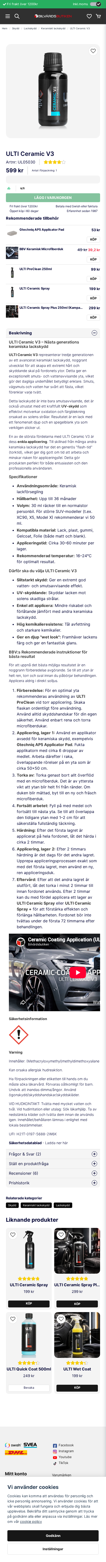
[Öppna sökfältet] (17, 16)
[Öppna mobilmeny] (7, 16)
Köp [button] (29, 1303)
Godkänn (53, 1536)
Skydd (15, 28)
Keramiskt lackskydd (53, 28)
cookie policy (31, 1521)
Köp (93, 239)
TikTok (63, 1463)
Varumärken (61, 1475)
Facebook (66, 1445)
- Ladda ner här (38, 1143)
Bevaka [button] (29, 1387)
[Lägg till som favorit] (89, 16)
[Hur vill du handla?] (95, 4)
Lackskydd (30, 28)
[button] (93, 51)
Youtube (65, 1457)
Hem (4, 28)
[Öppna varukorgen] (98, 16)
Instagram (66, 1451)
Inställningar (53, 1549)
